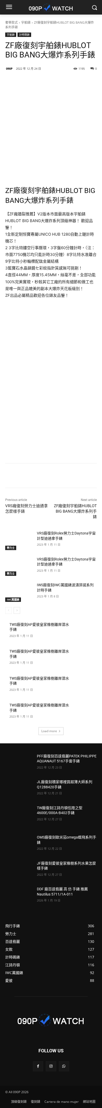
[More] (75, 82)
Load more (49, 731)
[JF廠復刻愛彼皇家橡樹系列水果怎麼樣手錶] (19, 870)
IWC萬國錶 (13, 599)
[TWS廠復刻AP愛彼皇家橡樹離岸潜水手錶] (83, 631)
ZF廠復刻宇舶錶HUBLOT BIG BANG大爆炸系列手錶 (75, 511)
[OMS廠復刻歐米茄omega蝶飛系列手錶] (19, 844)
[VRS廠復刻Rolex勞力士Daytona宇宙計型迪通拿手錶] (19, 540)
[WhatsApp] (64, 1066)
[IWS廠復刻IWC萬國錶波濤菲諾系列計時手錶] (19, 592)
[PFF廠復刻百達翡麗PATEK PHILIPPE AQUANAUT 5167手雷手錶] (19, 763)
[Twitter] (51, 82)
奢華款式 (11, 22)
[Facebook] (39, 82)
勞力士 (11, 548)
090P (9, 68)
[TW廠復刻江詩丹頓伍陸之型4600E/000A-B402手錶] (19, 815)
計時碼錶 (24, 34)
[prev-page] (8, 610)
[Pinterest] (63, 82)
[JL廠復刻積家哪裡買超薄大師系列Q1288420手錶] (19, 789)
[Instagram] (51, 1066)
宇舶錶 (26, 22)
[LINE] (27, 82)
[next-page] (17, 610)
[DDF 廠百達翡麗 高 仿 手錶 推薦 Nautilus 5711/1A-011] (19, 896)
